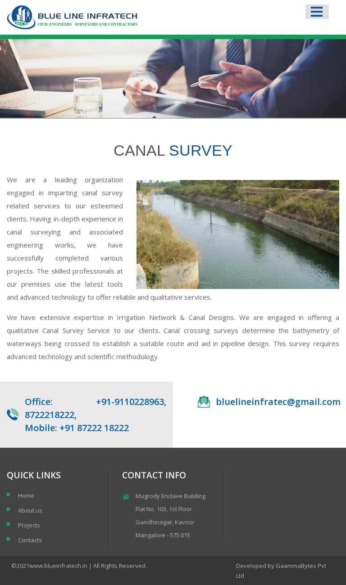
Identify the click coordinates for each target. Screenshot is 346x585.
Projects (29, 525)
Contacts (30, 540)
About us (30, 510)
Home (26, 495)
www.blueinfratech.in (58, 566)
